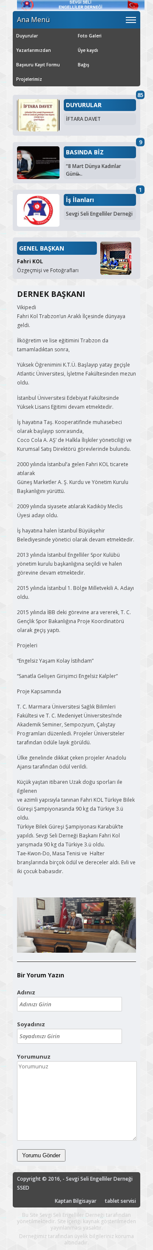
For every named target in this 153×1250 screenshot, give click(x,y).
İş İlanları (80, 200)
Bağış (83, 65)
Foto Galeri (90, 36)
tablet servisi (120, 1200)
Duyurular (27, 36)
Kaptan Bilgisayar (75, 1200)
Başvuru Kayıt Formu (38, 65)
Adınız (26, 992)
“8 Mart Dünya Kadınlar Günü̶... (93, 169)
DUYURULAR (84, 105)
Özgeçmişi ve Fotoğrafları (48, 270)
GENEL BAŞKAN (41, 248)
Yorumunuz (34, 1056)
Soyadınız (31, 1024)
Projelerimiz (29, 79)
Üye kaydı (88, 50)
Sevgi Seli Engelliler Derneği (99, 213)
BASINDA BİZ (85, 152)
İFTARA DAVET (83, 118)
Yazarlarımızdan (33, 50)
